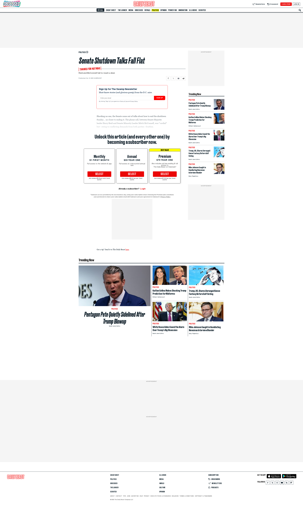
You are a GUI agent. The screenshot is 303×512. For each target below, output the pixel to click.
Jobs (128, 496)
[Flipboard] (291, 483)
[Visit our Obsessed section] (19, 4)
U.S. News (193, 10)
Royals (147, 10)
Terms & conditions (186, 496)
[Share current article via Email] (178, 78)
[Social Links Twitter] (272, 483)
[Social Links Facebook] (268, 483)
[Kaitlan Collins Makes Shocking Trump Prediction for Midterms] (219, 123)
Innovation (182, 10)
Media (131, 10)
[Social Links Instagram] (277, 483)
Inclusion (175, 496)
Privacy (146, 496)
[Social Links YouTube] (282, 483)
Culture (162, 488)
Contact (119, 496)
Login (143, 189)
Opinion (163, 10)
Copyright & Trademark (203, 496)
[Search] (300, 10)
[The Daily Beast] (144, 4)
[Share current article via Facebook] (168, 78)
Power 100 (172, 10)
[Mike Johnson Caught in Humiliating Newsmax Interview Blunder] (219, 173)
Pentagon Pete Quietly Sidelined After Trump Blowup (114, 318)
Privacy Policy (134, 101)
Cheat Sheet (111, 10)
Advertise (135, 496)
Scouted (202, 10)
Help (141, 496)
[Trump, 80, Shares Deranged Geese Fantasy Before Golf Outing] (219, 157)
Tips (124, 496)
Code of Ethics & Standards (160, 496)
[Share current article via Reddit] (183, 78)
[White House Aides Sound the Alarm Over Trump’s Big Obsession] (219, 140)
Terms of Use (124, 101)
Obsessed (139, 10)
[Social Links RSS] (287, 483)
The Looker (122, 10)
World (161, 483)
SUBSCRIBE (286, 4)
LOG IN (296, 4)
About (112, 496)
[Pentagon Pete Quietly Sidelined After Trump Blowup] (219, 109)
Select (99, 174)
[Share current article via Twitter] (173, 78)
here (127, 249)
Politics (155, 10)
